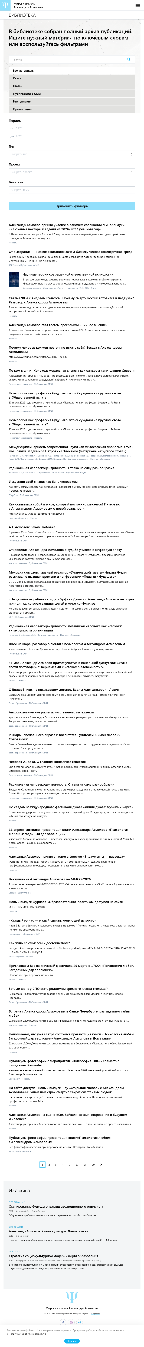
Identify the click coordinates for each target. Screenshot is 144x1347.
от (12, 128)
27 (77, 1164)
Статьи (17, 86)
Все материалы (23, 70)
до (12, 136)
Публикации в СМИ (27, 94)
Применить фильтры (72, 206)
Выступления (22, 101)
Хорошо (72, 1341)
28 (85, 1164)
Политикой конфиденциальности (27, 1333)
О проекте (95, 1313)
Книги (17, 78)
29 (93, 1164)
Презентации (22, 109)
